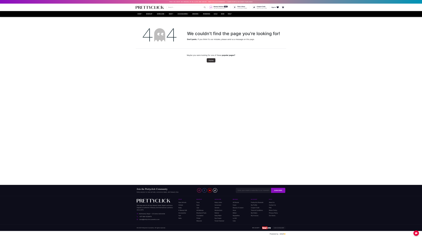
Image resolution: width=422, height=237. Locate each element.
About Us (272, 202)
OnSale (180, 205)
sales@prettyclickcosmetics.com (149, 219)
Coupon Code (255, 207)
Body (180, 207)
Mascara (199, 221)
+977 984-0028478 (145, 216)
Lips (197, 207)
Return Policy (273, 210)
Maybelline (236, 215)
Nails (180, 218)
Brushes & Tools (201, 213)
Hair (179, 215)
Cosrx (234, 205)
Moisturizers (218, 210)
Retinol (217, 213)
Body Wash (218, 215)
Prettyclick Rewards (257, 202)
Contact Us (272, 205)
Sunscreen (218, 205)
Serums (217, 207)
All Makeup (199, 210)
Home (211, 60)
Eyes (197, 205)
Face (198, 202)
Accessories (182, 213)
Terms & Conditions (257, 210)
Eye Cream (218, 218)
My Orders (254, 213)
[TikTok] (215, 190)
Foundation (199, 215)
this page (250, 39)
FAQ (270, 207)
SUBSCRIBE (278, 190)
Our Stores (272, 215)
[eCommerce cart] (284, 7)
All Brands (236, 202)
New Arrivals (182, 202)
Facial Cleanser (219, 221)
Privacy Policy (273, 213)
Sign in (273, 7)
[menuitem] (140, 14)
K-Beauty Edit (182, 210)
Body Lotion (218, 202)
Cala (234, 221)
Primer (198, 218)
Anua (234, 210)
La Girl (235, 218)
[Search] (204, 7)
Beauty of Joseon (238, 207)
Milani (234, 213)
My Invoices (254, 215)
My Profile (254, 205)
